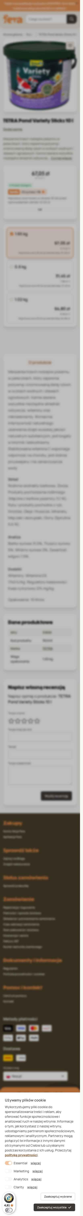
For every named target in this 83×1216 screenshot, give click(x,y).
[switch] (8, 1210)
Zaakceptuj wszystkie (51, 1207)
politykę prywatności (21, 1155)
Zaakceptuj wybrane (58, 1196)
